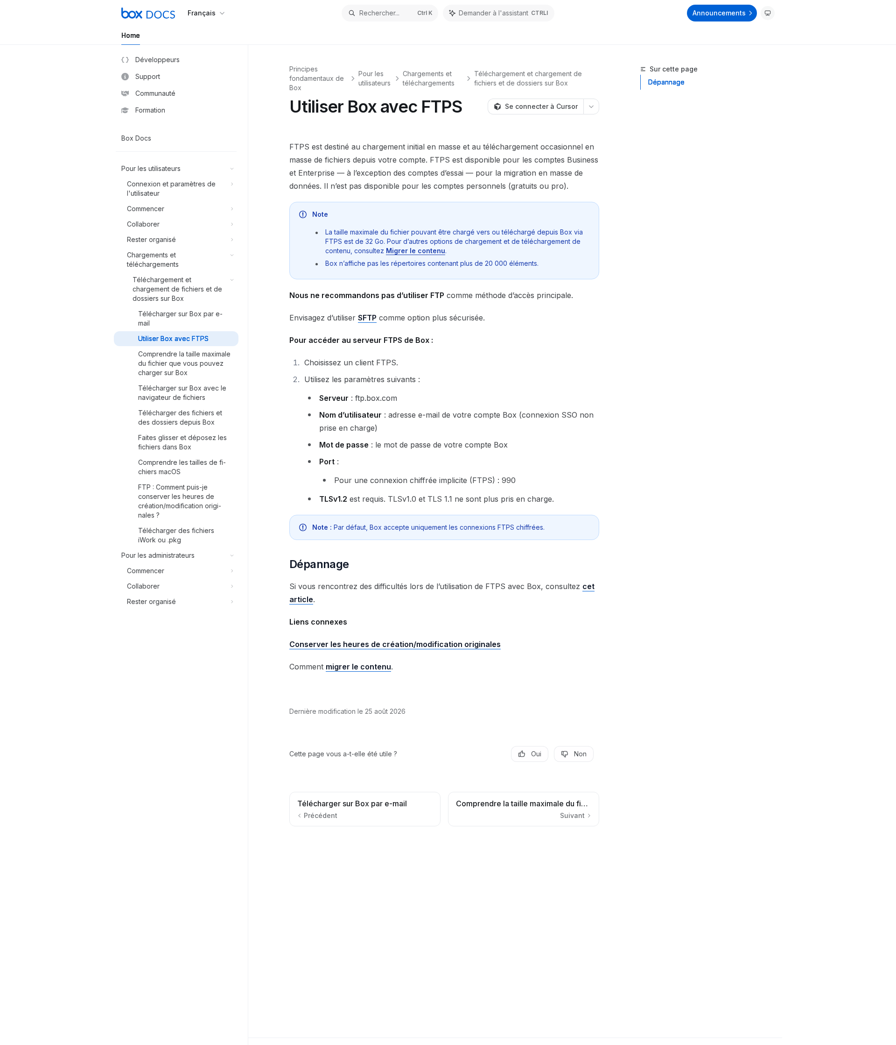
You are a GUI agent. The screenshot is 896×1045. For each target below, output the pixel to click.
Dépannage (666, 82)
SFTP (367, 317)
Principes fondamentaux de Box (316, 78)
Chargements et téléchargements (429, 78)
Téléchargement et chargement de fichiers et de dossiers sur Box (528, 78)
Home (130, 35)
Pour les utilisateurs (374, 78)
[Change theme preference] (768, 13)
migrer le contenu (358, 666)
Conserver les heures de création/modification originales (395, 644)
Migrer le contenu (415, 251)
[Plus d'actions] (591, 106)
